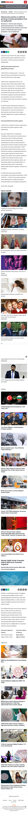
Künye (10, 800)
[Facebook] (2, 52)
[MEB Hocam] (7, 2)
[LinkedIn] (6, 52)
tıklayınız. (16, 810)
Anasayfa (5, 11)
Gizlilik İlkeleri (21, 800)
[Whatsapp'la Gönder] (8, 52)
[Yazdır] (19, 52)
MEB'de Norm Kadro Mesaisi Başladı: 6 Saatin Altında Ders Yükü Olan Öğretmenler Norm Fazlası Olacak (16, 6)
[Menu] (25, 2)
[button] (21, 52)
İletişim (14, 800)
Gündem (11, 11)
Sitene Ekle (13, 802)
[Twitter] (4, 52)
